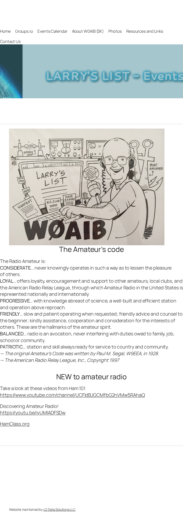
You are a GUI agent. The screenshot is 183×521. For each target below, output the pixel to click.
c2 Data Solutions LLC (59, 509)
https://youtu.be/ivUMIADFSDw (33, 412)
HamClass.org (15, 424)
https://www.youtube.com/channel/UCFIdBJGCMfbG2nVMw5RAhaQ (72, 395)
